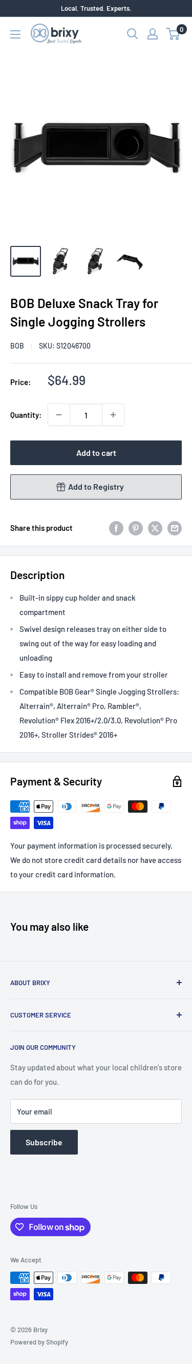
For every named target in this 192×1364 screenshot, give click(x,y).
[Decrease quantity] (59, 415)
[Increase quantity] (113, 415)
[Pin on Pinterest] (136, 527)
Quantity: (25, 414)
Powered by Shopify (39, 1342)
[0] (173, 34)
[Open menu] (15, 34)
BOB (17, 345)
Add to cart (96, 452)
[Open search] (132, 34)
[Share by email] (174, 527)
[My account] (152, 34)
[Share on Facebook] (116, 527)
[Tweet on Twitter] (155, 527)
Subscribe (44, 1142)
